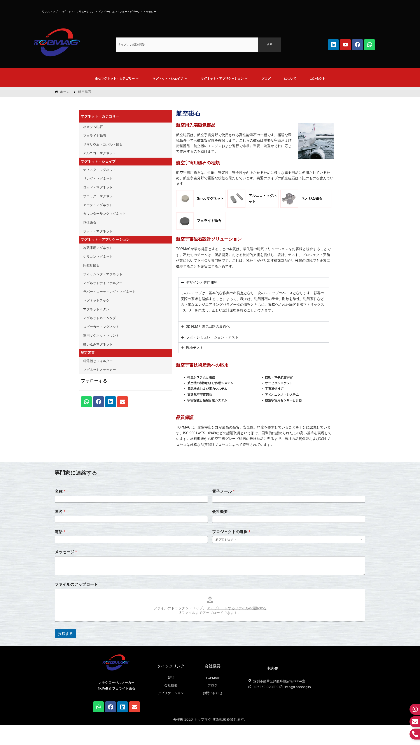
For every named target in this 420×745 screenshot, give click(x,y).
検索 (270, 44)
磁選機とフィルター (98, 361)
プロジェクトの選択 (231, 531)
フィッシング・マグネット (102, 274)
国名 (60, 511)
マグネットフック (96, 300)
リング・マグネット (98, 179)
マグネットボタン (96, 309)
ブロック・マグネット (99, 196)
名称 (60, 491)
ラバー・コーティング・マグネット (109, 292)
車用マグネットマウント (101, 336)
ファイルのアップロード (76, 584)
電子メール (223, 491)
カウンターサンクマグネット (104, 214)
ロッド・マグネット (98, 187)
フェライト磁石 (94, 136)
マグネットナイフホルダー (102, 283)
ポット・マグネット (98, 231)
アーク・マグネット (98, 205)
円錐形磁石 (91, 265)
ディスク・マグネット (99, 170)
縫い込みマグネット (98, 344)
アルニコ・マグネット (99, 153)
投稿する (65, 633)
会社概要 (220, 511)
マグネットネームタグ (99, 318)
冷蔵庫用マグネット (98, 248)
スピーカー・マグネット (101, 327)
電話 (60, 531)
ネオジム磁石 (93, 127)
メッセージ (66, 551)
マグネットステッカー (99, 370)
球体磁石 (89, 222)
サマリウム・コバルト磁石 (102, 144)
